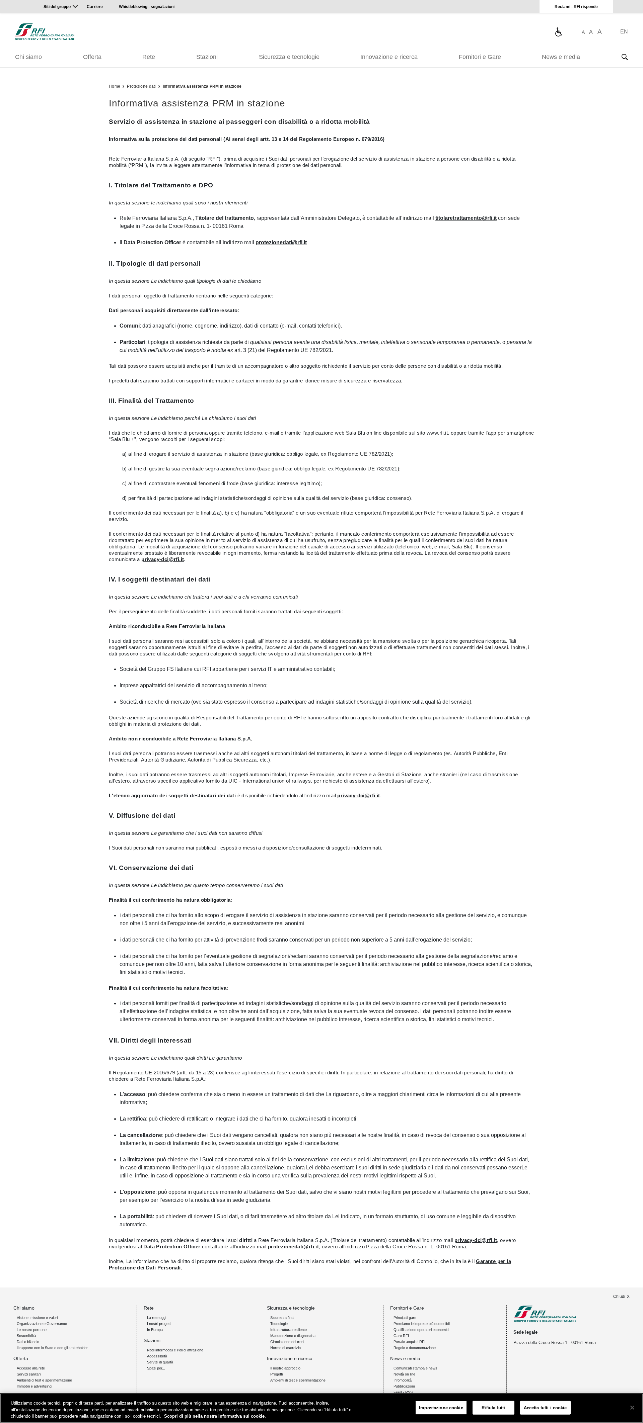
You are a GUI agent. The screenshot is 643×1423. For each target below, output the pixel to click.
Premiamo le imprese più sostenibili (422, 1324)
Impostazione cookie (441, 1407)
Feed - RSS (403, 1392)
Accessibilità (157, 1356)
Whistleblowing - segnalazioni (146, 6)
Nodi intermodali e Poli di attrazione (175, 1350)
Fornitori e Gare (480, 57)
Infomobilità (403, 1380)
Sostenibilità (26, 1336)
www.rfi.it (437, 433)
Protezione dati (141, 86)
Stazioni (207, 57)
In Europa (155, 1330)
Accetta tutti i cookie (545, 1407)
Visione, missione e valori (37, 1318)
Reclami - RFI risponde (576, 6)
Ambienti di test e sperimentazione (44, 1380)
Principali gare (405, 1318)
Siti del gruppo (57, 6)
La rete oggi (156, 1318)
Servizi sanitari (29, 1374)
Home (114, 86)
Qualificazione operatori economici (421, 1330)
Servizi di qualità (160, 1362)
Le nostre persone (32, 1330)
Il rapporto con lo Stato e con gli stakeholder (52, 1348)
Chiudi (619, 1296)
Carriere (95, 6)
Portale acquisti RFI (409, 1342)
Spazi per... (156, 1368)
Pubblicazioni (404, 1386)
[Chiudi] (632, 1407)
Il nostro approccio (285, 1368)
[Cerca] (624, 57)
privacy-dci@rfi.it (162, 559)
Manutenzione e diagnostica (292, 1336)
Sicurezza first (282, 1318)
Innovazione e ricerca (389, 57)
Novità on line (404, 1374)
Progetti (276, 1374)
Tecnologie (279, 1324)
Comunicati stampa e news (415, 1368)
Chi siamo (28, 57)
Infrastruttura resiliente (288, 1330)
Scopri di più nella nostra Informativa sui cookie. (215, 1416)
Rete (148, 57)
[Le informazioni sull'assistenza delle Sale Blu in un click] (558, 32)
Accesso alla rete (31, 1368)
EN (624, 31)
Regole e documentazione (415, 1348)
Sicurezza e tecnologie (289, 57)
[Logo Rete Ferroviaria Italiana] (44, 31)
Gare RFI (401, 1336)
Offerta (92, 57)
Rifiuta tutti (493, 1407)
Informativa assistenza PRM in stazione (202, 86)
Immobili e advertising (34, 1386)
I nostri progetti (159, 1324)
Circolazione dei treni (287, 1342)
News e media (561, 57)
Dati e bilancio (28, 1342)
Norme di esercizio (285, 1348)
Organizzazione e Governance (42, 1324)
